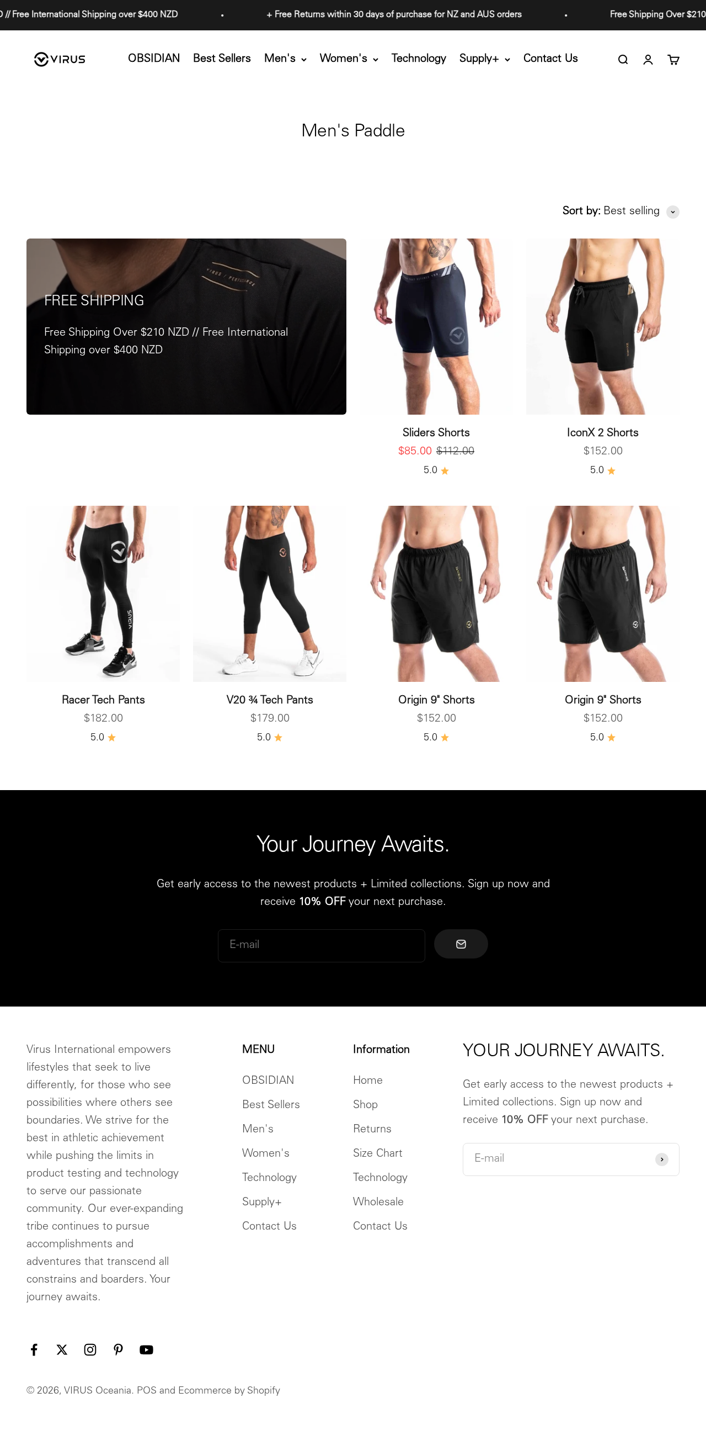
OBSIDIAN (154, 59)
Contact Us (550, 59)
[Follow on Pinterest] (118, 1349)
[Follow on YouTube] (146, 1349)
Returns (372, 1130)
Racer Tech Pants (103, 701)
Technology (419, 59)
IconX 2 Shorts (603, 433)
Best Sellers (222, 59)
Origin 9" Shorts (436, 701)
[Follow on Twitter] (62, 1349)
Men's (280, 59)
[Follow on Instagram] (90, 1349)
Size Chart (378, 1154)
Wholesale (378, 1203)
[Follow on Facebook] (33, 1349)
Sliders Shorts (436, 433)
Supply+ (479, 59)
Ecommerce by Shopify (229, 1391)
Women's (343, 59)
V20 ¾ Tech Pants (270, 701)
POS (147, 1391)
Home (368, 1081)
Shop (365, 1105)
